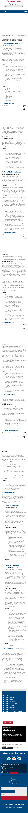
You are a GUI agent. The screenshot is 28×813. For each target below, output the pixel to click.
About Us (11, 804)
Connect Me (14, 773)
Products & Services (10, 35)
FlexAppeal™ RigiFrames (8, 705)
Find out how (7, 722)
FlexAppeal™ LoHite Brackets (10, 703)
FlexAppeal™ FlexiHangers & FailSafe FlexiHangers (11, 694)
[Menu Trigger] (25, 12)
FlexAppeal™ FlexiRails (8, 699)
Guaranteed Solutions (10, 807)
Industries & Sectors (18, 806)
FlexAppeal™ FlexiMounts (9, 697)
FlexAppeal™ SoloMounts (9, 707)
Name (3, 786)
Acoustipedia (8, 806)
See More (6, 739)
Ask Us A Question (7, 747)
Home (3, 35)
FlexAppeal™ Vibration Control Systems (12, 711)
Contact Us (19, 807)
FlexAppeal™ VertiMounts (9, 709)
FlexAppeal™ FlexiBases (8, 692)
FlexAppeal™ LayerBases (9, 701)
